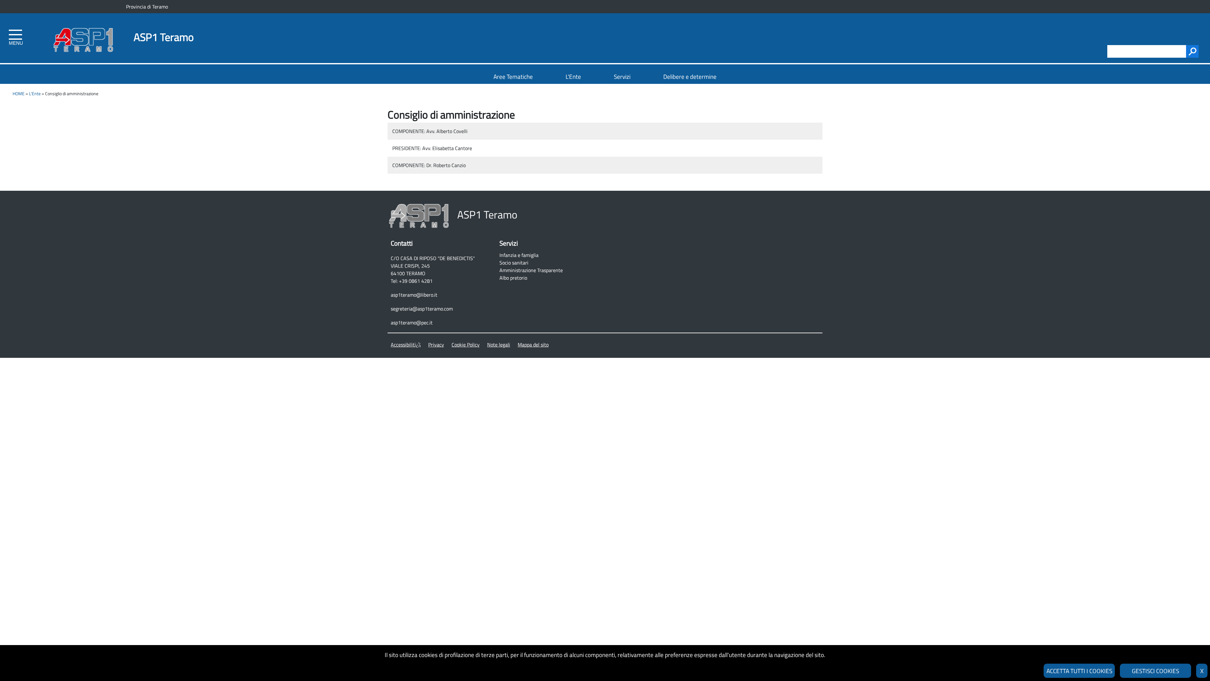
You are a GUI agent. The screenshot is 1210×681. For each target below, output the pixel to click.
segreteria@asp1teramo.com (422, 308)
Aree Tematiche (513, 76)
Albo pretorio (513, 278)
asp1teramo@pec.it (412, 322)
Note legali (498, 344)
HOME (19, 93)
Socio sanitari (513, 262)
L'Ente (573, 76)
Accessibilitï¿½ (406, 344)
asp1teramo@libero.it (414, 295)
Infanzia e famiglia (519, 255)
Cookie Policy (466, 344)
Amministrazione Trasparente (531, 270)
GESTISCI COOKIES (1155, 670)
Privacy (436, 344)
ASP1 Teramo (164, 37)
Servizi (622, 76)
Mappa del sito (533, 344)
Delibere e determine (690, 76)
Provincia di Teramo (147, 6)
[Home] (83, 29)
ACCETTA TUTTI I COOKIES (1079, 670)
